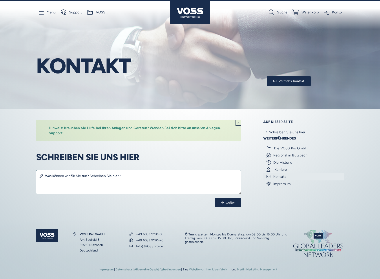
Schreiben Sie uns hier (287, 132)
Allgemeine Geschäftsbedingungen (157, 269)
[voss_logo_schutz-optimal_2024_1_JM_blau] (190, 3)
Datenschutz (123, 269)
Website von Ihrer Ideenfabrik (208, 269)
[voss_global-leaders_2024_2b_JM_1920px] (318, 231)
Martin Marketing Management (257, 269)
